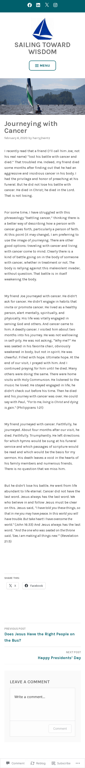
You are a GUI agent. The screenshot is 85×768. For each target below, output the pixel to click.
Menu (45, 65)
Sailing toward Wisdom (42, 48)
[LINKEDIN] (38, 5)
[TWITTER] (46, 5)
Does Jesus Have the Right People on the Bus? (39, 635)
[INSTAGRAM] (55, 5)
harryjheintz (41, 138)
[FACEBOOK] (29, 5)
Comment (60, 728)
